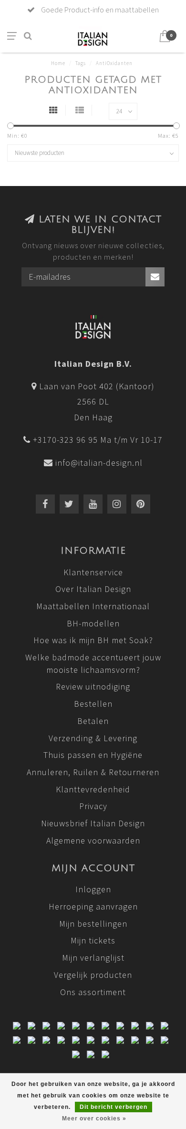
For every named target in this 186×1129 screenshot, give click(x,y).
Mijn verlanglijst (93, 957)
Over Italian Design (93, 588)
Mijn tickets (93, 940)
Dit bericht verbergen (113, 1107)
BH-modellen (93, 623)
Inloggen (93, 889)
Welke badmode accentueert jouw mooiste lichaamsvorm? (93, 663)
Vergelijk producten (93, 974)
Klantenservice (93, 572)
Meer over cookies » (94, 1118)
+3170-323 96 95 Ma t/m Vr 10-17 (98, 439)
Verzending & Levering (93, 738)
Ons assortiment (93, 992)
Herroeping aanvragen (93, 906)
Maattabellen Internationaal (93, 606)
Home (58, 63)
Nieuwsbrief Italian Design (93, 823)
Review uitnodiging (93, 686)
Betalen (93, 720)
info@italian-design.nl (99, 462)
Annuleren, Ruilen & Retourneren (93, 772)
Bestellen (93, 703)
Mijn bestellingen (93, 923)
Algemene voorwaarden (93, 840)
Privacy (93, 805)
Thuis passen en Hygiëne (93, 754)
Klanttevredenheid (93, 789)
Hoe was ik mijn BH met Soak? (93, 640)
